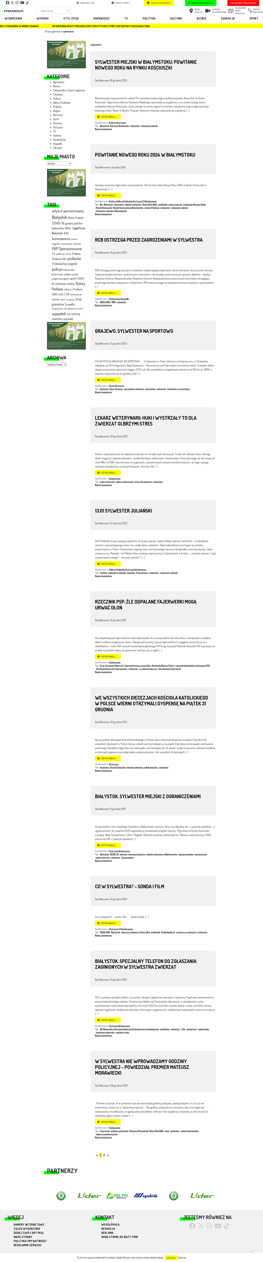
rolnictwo (60, 284)
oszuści (77, 243)
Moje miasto (198, 10)
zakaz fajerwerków (190, 1131)
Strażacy (57, 123)
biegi (111, 389)
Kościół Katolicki (118, 767)
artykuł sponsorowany (68, 210)
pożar (75, 274)
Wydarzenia (13, 18)
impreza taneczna (136, 854)
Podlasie (76, 253)
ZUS (69, 314)
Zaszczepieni (127, 857)
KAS (66, 233)
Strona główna (52, 31)
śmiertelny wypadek (62, 318)
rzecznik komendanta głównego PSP (192, 665)
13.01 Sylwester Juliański (123, 511)
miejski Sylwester (133, 204)
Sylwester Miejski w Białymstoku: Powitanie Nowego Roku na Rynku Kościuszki (146, 65)
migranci (56, 243)
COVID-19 (58, 223)
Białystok (59, 217)
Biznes (201, 18)
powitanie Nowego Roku (194, 204)
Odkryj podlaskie (256, 10)
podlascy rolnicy (63, 253)
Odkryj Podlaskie (61, 102)
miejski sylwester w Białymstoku (142, 767)
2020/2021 (105, 932)
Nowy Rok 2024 (150, 204)
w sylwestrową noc (148, 668)
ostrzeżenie (66, 243)
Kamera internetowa (219, 10)
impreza (123, 854)
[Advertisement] (66, 416)
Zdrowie (57, 147)
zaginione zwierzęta (105, 1032)
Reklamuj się (87, 3)
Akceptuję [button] (171, 1257)
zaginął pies (203, 1029)
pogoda (72, 264)
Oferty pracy (122, 3)
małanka (131, 572)
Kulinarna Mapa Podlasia (240, 11)
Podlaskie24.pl (59, 263)
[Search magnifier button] (68, 11)
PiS (53, 253)
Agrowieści (101, 18)
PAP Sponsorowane (67, 248)
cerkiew (103, 572)
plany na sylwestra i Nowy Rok (135, 932)
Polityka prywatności (30, 1241)
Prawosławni (142, 572)
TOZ (183, 1029)
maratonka (150, 389)
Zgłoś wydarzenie (27, 1228)
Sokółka (56, 299)
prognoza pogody (60, 278)
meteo (74, 239)
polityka (68, 274)
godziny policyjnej (119, 1131)
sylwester (135, 125)
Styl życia (71, 18)
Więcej (182, 1257)
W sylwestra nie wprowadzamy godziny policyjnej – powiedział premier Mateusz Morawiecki (142, 1067)
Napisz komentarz (103, 129)
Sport (254, 18)
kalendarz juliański (117, 572)
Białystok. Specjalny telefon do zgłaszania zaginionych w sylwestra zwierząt (145, 964)
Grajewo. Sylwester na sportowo (134, 331)
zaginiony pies (122, 1032)
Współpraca (110, 1224)
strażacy (70, 299)
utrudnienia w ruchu (73, 308)
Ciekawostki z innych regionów (69, 90)
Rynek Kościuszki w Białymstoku (128, 207)
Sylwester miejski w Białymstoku (111, 211)
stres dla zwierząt (143, 481)
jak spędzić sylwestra (134, 389)
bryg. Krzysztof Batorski (111, 665)
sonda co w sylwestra (186, 932)
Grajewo (119, 389)
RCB (113, 302)
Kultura (176, 18)
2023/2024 (105, 302)
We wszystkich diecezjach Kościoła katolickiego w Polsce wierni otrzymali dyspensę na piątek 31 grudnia (151, 703)
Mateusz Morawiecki (138, 1131)
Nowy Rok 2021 (156, 1131)
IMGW (68, 228)
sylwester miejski (149, 125)
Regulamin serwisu (27, 1245)
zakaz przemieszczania (106, 1134)
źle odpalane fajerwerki (169, 668)
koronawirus (61, 238)
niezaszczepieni (185, 854)
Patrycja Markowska (119, 125)
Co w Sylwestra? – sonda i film (129, 886)
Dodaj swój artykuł (202, 3)
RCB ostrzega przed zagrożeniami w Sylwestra (149, 240)
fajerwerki (119, 204)
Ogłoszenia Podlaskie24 (243, 3)
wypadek (59, 313)
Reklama (107, 1232)
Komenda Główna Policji (163, 665)
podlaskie (74, 258)
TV (126, 18)
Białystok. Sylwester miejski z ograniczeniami (148, 796)
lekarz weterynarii (124, 481)
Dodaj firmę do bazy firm (119, 1237)
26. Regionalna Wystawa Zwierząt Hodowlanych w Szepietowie (129, 1029)
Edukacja (228, 18)
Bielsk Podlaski (76, 217)
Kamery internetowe (29, 1224)
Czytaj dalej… (109, 117)
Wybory (57, 135)
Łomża (76, 314)
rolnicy (71, 284)
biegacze (104, 389)
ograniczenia (201, 854)
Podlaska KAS (59, 259)
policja (57, 269)
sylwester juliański (169, 572)
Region (56, 110)
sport (63, 299)
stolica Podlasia (151, 207)
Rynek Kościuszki (104, 207)
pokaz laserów (175, 204)
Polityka (149, 18)
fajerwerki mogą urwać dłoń (137, 665)
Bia (101, 204)
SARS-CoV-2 (58, 294)
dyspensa (104, 767)
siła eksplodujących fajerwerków (111, 668)
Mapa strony (23, 1237)
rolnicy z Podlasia (73, 289)
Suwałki (69, 304)
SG (67, 294)
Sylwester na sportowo (178, 389)
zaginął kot (191, 1029)
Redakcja (108, 1228)
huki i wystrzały (107, 481)
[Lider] (66, 54)
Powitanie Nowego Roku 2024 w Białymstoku (145, 155)
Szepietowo (57, 308)
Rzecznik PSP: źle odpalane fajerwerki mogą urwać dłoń (145, 605)
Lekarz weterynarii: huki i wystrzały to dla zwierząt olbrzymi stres (145, 421)
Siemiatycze (76, 294)
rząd (167, 1131)
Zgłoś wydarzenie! (161, 3)
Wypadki (43, 18)
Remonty (58, 115)
